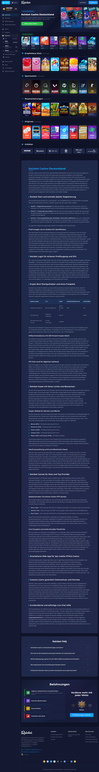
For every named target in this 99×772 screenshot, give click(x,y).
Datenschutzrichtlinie (91, 739)
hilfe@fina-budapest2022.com (31, 752)
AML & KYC (88, 734)
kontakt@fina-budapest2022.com (32, 749)
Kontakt (53, 739)
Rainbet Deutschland (56, 737)
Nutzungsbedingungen (91, 742)
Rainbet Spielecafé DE (57, 734)
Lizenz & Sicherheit (90, 737)
